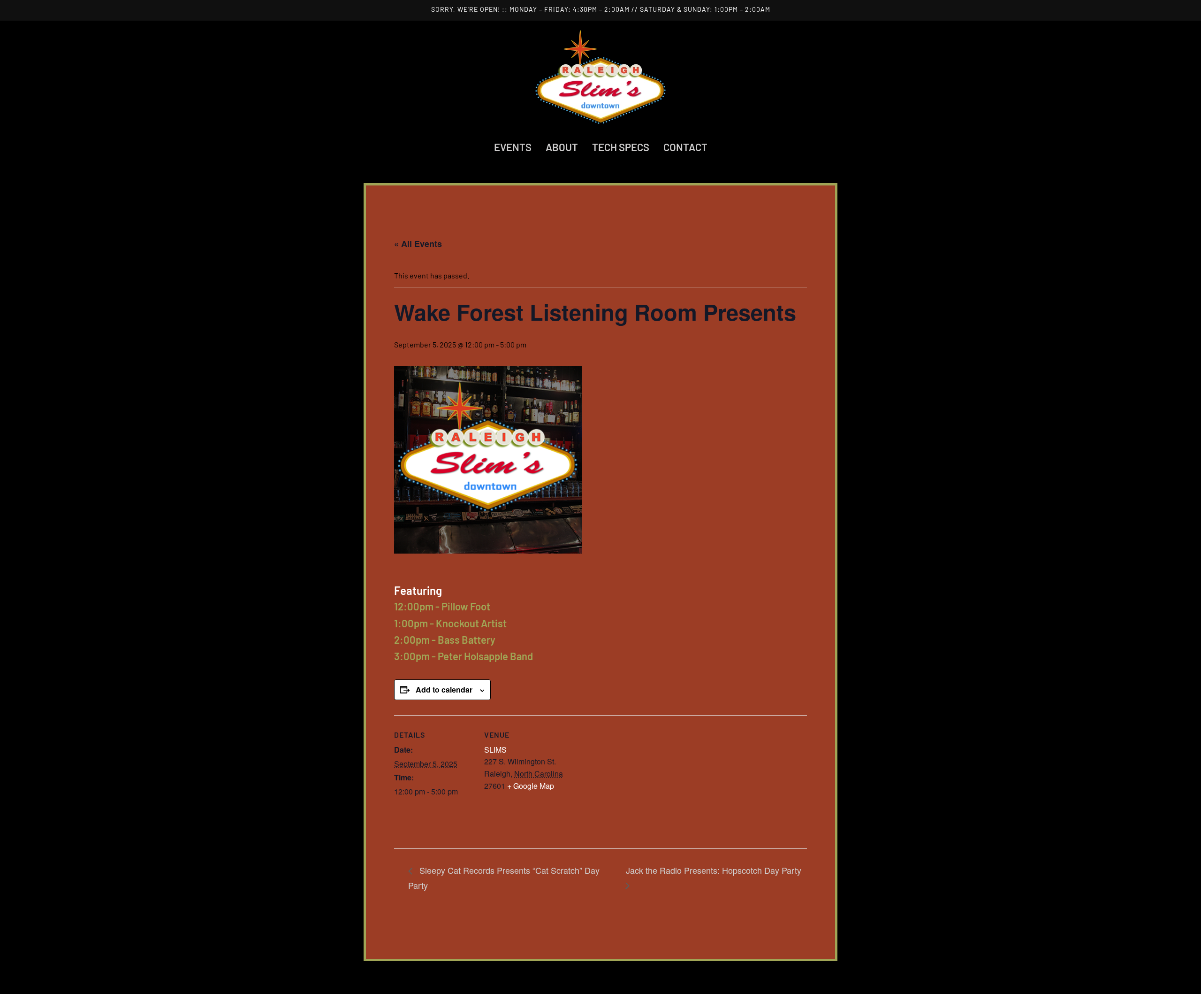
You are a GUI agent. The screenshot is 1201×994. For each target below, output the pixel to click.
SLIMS (495, 749)
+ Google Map (530, 785)
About (562, 147)
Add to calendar (444, 689)
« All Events (418, 244)
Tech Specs (620, 147)
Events (513, 147)
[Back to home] (600, 77)
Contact (685, 147)
